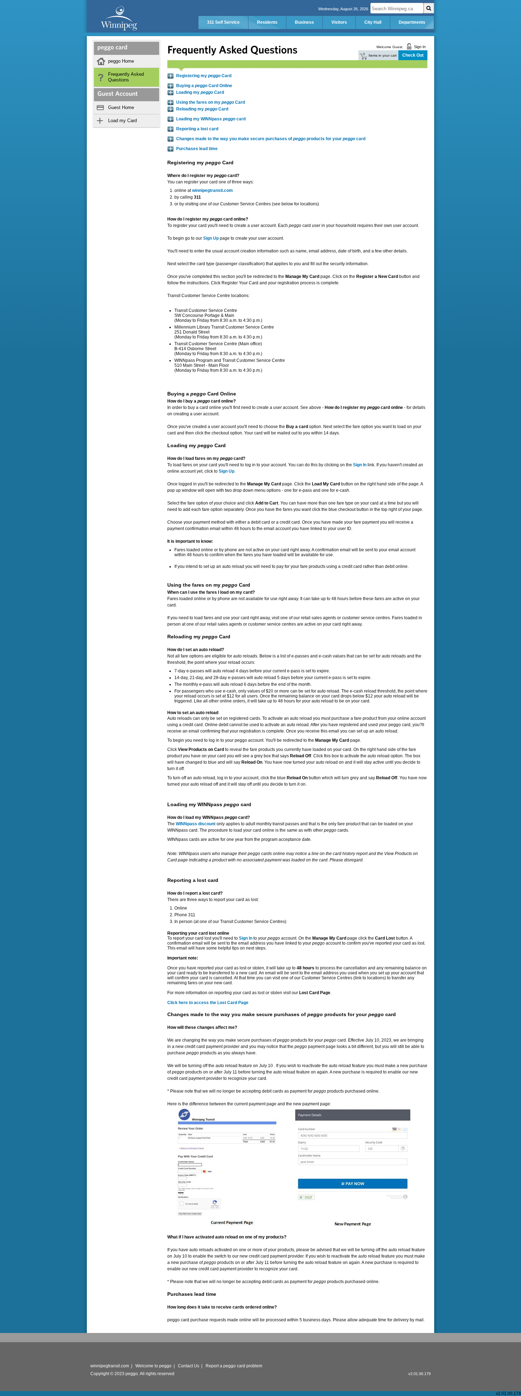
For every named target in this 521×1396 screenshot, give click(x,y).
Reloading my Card (202, 109)
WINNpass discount (195, 823)
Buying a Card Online (204, 85)
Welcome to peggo (153, 1365)
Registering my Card (203, 75)
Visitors (339, 22)
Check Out (413, 55)
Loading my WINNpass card (211, 118)
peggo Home (121, 61)
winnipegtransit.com (212, 190)
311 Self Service (223, 22)
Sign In (245, 938)
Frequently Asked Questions (126, 77)
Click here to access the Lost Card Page (207, 1002)
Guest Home (121, 107)
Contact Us (188, 1365)
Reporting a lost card (197, 128)
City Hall (372, 22)
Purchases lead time (197, 148)
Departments (412, 22)
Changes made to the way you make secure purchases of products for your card (270, 138)
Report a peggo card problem (234, 1365)
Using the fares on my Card (210, 102)
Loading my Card (200, 92)
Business (304, 22)
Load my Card (122, 120)
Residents (267, 22)
